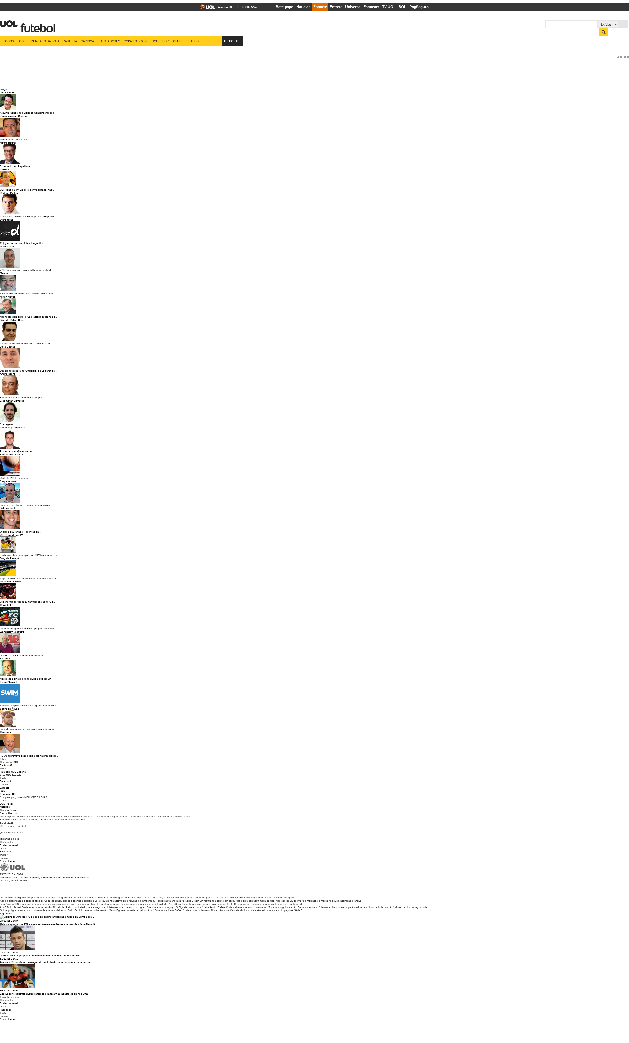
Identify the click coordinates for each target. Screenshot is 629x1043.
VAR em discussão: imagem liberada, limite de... (27, 270)
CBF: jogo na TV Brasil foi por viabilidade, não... (27, 189)
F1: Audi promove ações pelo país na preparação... (29, 755)
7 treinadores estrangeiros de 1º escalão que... (27, 343)
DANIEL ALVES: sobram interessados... (22, 655)
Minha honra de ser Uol (13, 139)
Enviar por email (9, 845)
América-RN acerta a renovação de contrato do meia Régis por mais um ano (45, 962)
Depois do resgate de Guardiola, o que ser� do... (28, 370)
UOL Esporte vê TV (11, 534)
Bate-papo (284, 7)
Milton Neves (7, 296)
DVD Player (6, 803)
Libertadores (109, 41)
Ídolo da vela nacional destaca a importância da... (28, 728)
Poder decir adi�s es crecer (16, 451)
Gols (23, 41)
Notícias (303, 7)
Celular (4, 784)
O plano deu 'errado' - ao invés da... (20, 531)
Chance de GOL (9, 762)
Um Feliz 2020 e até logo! (14, 478)
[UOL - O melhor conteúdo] (206, 8)
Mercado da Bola (45, 41)
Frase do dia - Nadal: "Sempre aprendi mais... (26, 505)
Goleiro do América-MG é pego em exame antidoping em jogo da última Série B (47, 923)
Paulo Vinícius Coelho (13, 116)
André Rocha (7, 373)
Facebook (5, 781)
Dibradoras (6, 219)
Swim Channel (8, 682)
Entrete (336, 7)
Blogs (3, 89)
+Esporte (231, 41)
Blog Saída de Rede (12, 454)
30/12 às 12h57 (9, 990)
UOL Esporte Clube (167, 41)
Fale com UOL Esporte (13, 771)
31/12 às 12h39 (9, 958)
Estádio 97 (6, 765)
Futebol (193, 41)
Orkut (3, 848)
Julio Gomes (7, 346)
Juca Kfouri (7, 92)
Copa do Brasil (136, 41)
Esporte (320, 7)
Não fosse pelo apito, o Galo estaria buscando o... (28, 316)
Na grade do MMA (10, 581)
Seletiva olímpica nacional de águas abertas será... (29, 705)
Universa (352, 7)
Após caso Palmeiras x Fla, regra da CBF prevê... (28, 216)
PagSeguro (419, 7)
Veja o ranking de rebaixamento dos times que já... (29, 578)
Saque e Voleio (9, 481)
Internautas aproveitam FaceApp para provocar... (28, 628)
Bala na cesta (8, 508)
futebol (36, 25)
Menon (4, 273)
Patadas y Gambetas (12, 427)
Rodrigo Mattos (9, 192)
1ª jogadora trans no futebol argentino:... (23, 243)
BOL (402, 7)
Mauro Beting (8, 142)
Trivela (3, 768)
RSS (2, 790)
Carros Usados (8, 813)
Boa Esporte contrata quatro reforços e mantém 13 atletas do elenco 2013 (44, 993)
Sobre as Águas (9, 708)
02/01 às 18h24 (9, 952)
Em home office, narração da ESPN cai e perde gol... (30, 555)
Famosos (371, 7)
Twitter (3, 778)
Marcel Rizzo (7, 246)
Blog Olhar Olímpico (12, 400)
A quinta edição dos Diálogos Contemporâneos (27, 112)
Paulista (70, 41)
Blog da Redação (10, 558)
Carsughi (5, 732)
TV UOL (389, 7)
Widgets (4, 787)
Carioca (87, 41)
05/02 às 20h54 (9, 920)
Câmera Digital (8, 810)
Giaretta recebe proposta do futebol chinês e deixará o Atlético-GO (40, 955)
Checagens (6, 424)
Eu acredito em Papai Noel (15, 166)
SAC (254, 7)
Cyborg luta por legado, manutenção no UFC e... (28, 601)
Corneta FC (6, 605)
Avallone (5, 658)
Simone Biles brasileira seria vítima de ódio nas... (28, 293)
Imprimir (4, 858)
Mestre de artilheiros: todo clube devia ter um (25, 678)
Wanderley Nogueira (12, 631)
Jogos (9, 41)
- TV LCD (5, 800)
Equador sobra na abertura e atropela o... (24, 397)
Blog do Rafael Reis (12, 320)
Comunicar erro (8, 861)
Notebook (5, 806)
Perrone (5, 169)
